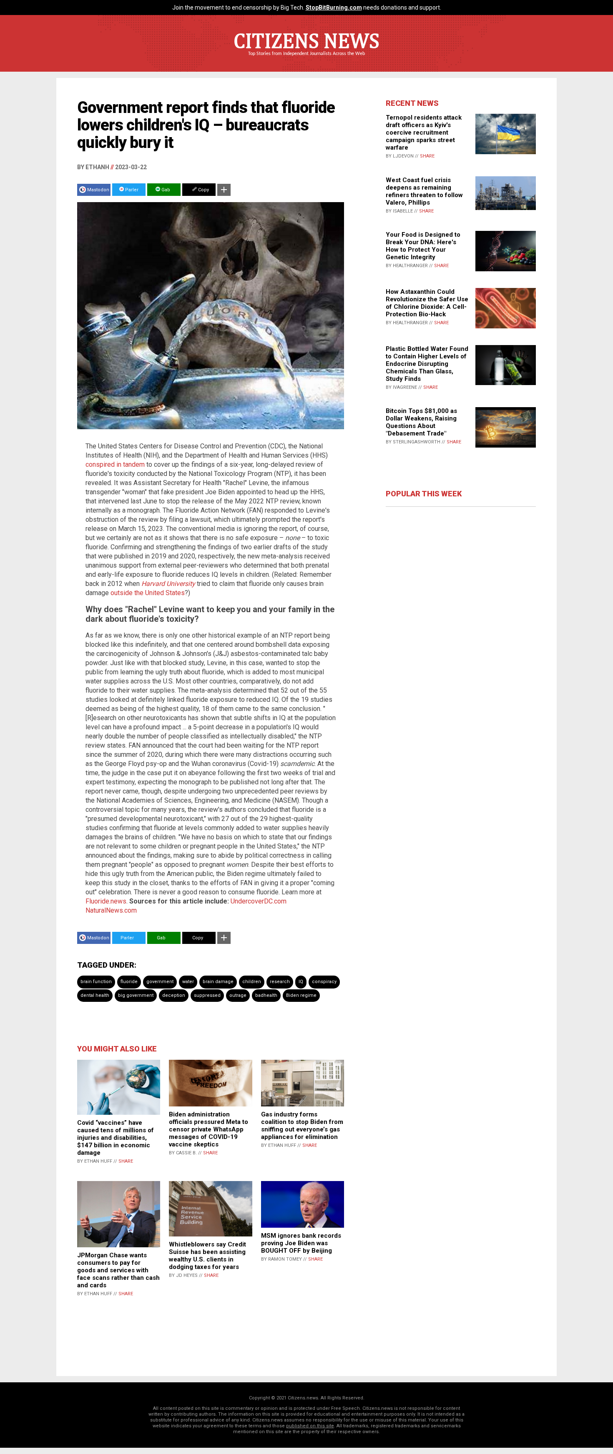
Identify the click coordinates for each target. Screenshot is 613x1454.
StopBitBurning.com (334, 7)
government (159, 981)
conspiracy (324, 981)
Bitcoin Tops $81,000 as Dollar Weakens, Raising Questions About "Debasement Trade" (421, 422)
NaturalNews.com (111, 910)
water (188, 981)
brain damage (218, 981)
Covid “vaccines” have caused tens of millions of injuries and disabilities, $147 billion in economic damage (115, 1137)
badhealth (266, 995)
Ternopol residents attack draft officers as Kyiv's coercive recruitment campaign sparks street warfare (424, 132)
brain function (96, 981)
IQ (301, 981)
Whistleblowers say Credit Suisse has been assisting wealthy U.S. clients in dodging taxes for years (207, 1256)
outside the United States (148, 593)
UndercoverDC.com (258, 901)
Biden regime (301, 995)
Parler (131, 190)
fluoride (129, 981)
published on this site (310, 1426)
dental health (94, 995)
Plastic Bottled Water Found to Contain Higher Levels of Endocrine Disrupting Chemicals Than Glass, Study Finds (427, 364)
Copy (203, 190)
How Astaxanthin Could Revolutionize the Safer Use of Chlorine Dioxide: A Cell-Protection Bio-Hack (427, 303)
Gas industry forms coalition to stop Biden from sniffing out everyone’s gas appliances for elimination (302, 1126)
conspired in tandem (115, 464)
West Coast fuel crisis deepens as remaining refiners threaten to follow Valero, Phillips (424, 191)
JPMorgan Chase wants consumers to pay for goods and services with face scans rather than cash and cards (118, 1270)
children (251, 981)
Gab (165, 190)
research (280, 981)
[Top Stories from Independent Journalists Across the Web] (306, 60)
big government (135, 995)
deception (173, 995)
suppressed (207, 995)
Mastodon (98, 190)
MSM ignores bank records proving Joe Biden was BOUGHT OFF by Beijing (301, 1243)
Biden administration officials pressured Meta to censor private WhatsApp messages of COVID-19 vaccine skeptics (208, 1129)
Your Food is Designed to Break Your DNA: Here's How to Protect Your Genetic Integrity (423, 246)
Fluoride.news (105, 901)
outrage (237, 995)
